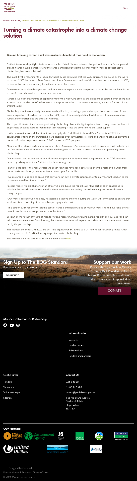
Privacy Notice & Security (17, 473)
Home (6, 21)
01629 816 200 (74, 387)
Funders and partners (79, 356)
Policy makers (75, 351)
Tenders (7, 382)
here (68, 239)
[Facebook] (5, 324)
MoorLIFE (15, 21)
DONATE (114, 291)
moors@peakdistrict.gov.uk (80, 392)
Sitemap (7, 398)
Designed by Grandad (20, 468)
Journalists (73, 340)
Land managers (76, 345)
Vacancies (8, 387)
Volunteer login (11, 392)
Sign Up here (12, 275)
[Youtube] (11, 324)
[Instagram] (18, 324)
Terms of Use (40, 473)
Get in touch (72, 382)
